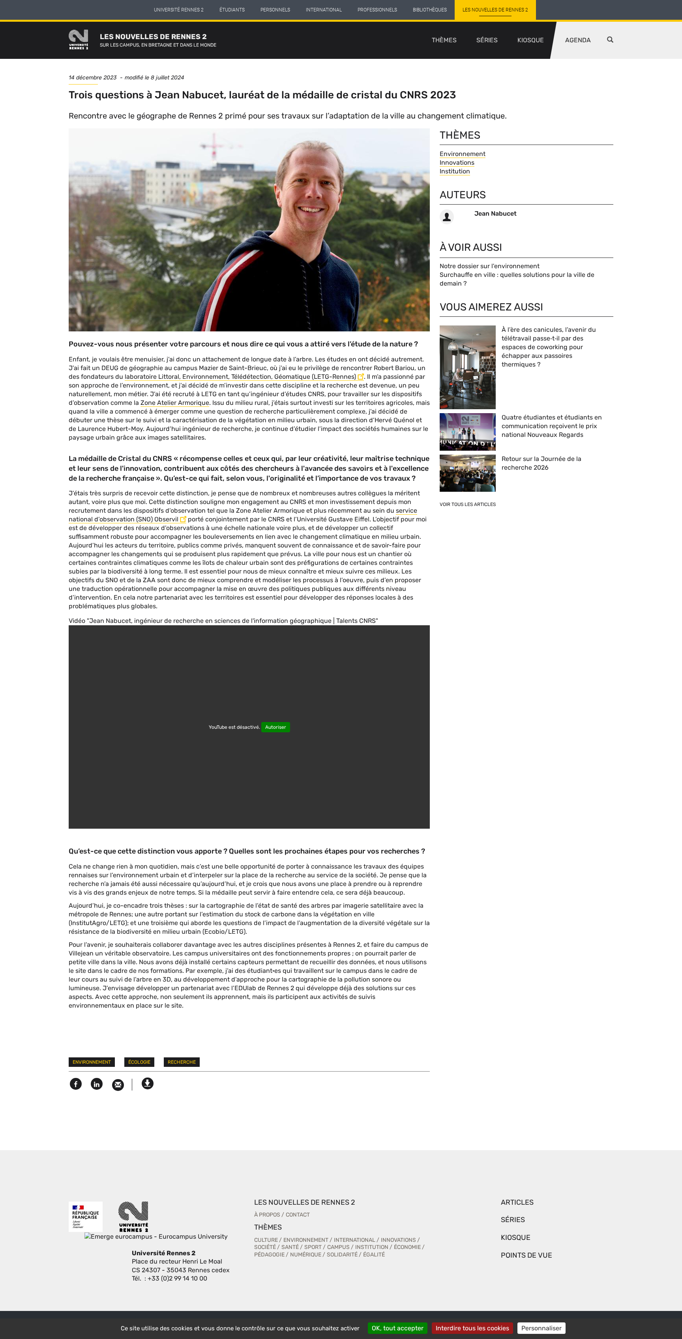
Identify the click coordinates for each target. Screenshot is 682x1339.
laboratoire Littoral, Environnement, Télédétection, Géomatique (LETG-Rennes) (240, 376)
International (324, 10)
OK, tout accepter (397, 1328)
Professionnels (377, 10)
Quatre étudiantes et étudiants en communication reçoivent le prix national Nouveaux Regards (552, 426)
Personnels (275, 10)
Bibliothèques (430, 10)
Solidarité (342, 1254)
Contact (298, 1214)
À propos (267, 1214)
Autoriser (275, 727)
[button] (610, 40)
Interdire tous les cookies (472, 1328)
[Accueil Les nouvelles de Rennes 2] (84, 40)
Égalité (374, 1254)
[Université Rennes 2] (133, 1216)
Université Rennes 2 (179, 10)
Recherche (182, 1062)
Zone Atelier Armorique (175, 402)
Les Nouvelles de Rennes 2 (495, 10)
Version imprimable (148, 1081)
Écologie (139, 1062)
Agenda (578, 40)
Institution (455, 171)
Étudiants (232, 10)
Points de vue (526, 1255)
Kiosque (530, 40)
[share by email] (118, 1085)
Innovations (457, 162)
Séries (487, 40)
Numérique (305, 1254)
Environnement (92, 1062)
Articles (517, 1202)
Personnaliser (541, 1328)
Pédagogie (269, 1254)
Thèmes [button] (444, 40)
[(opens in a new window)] (156, 1236)
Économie (407, 1247)
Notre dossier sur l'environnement (490, 266)
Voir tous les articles (468, 504)
